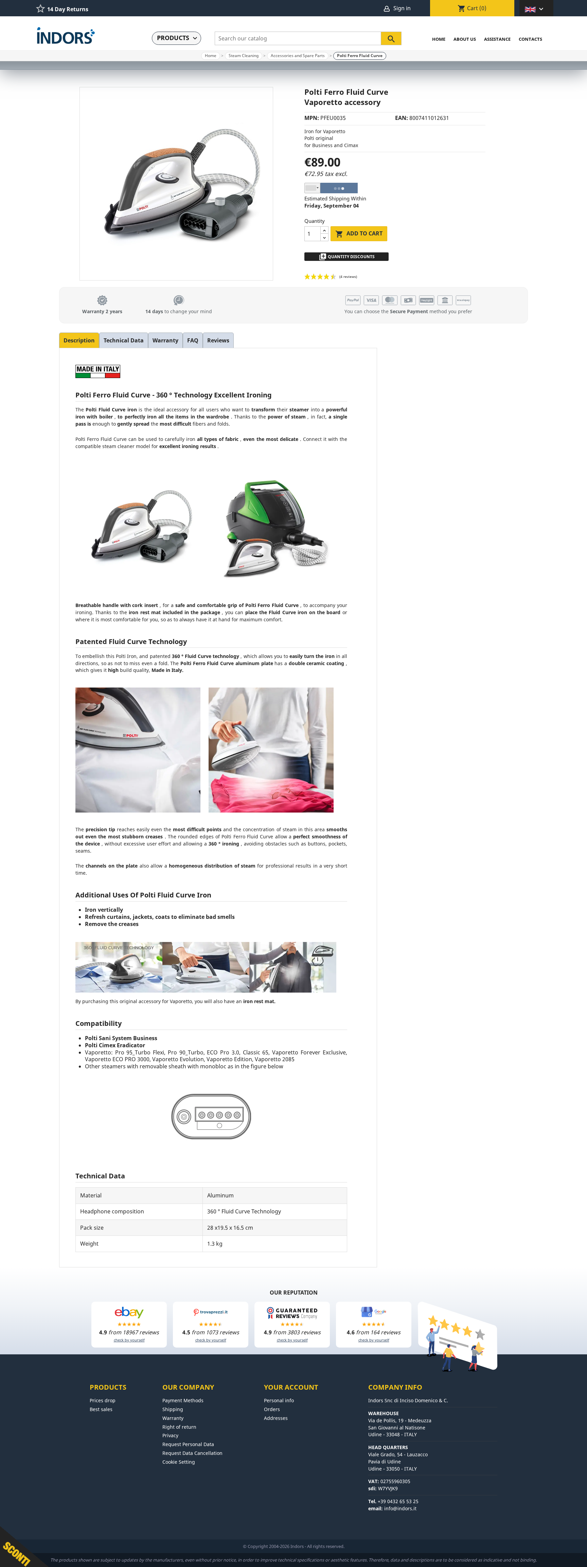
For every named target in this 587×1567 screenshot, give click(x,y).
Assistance (497, 39)
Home (438, 39)
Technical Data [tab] (124, 340)
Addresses (276, 1418)
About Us (464, 39)
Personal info (279, 1400)
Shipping (172, 1409)
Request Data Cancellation (192, 1453)
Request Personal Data (188, 1444)
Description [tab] (79, 340)
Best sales (101, 1409)
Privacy (170, 1435)
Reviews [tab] (218, 340)
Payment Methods (182, 1400)
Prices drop (102, 1400)
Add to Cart (359, 234)
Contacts (530, 39)
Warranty (172, 1418)
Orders (272, 1409)
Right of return (179, 1427)
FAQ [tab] (192, 340)
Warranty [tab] (165, 340)
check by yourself (129, 1339)
